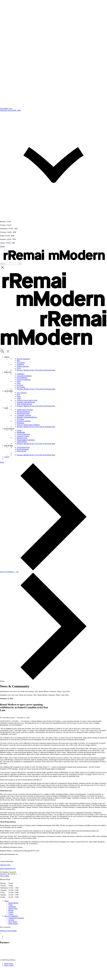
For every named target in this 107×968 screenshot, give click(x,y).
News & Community (11, 916)
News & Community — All (9, 572)
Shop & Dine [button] (8, 445)
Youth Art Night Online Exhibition (28, 425)
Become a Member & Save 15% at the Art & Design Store (36, 370)
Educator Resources (23, 411)
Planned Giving (22, 438)
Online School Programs (25, 410)
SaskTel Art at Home (24, 421)
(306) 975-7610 (5, 865)
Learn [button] (6, 408)
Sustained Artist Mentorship (26, 402)
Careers (10, 912)
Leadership (12, 907)
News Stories (12, 922)
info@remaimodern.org (7, 868)
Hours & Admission (23, 359)
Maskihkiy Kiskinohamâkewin (27, 417)
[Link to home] (53, 262)
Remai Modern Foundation (26, 440)
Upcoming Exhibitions (24, 376)
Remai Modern (13, 903)
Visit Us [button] (7, 357)
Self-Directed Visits (23, 413)
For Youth (20, 385)
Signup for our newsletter (8, 931)
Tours (18, 383)
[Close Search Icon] (2, 269)
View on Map (4, 876)
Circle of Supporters (23, 434)
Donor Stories (13, 923)
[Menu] (1, 348)
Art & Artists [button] (8, 391)
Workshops (20, 423)
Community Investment (16, 918)
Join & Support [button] (9, 428)
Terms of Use (8, 963)
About (6, 901)
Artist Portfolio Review (24, 404)
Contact (6, 457)
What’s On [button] (7, 372)
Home (2, 462)
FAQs (19, 368)
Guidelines (20, 364)
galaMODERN (22, 442)
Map (18, 361)
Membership (21, 432)
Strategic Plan (12, 908)
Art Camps (20, 419)
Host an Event (21, 451)
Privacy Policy (9, 965)
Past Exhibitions (22, 378)
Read (18, 395)
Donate (2, 246)
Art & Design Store (23, 447)
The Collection (22, 393)
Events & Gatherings (24, 379)
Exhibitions (20, 374)
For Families (21, 387)
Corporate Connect (23, 436)
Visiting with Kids (23, 366)
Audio (19, 398)
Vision (10, 905)
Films (18, 381)
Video (19, 396)
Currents (11, 920)
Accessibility (21, 362)
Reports (10, 910)
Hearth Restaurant (23, 449)
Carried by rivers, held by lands (27, 400)
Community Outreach (24, 415)
